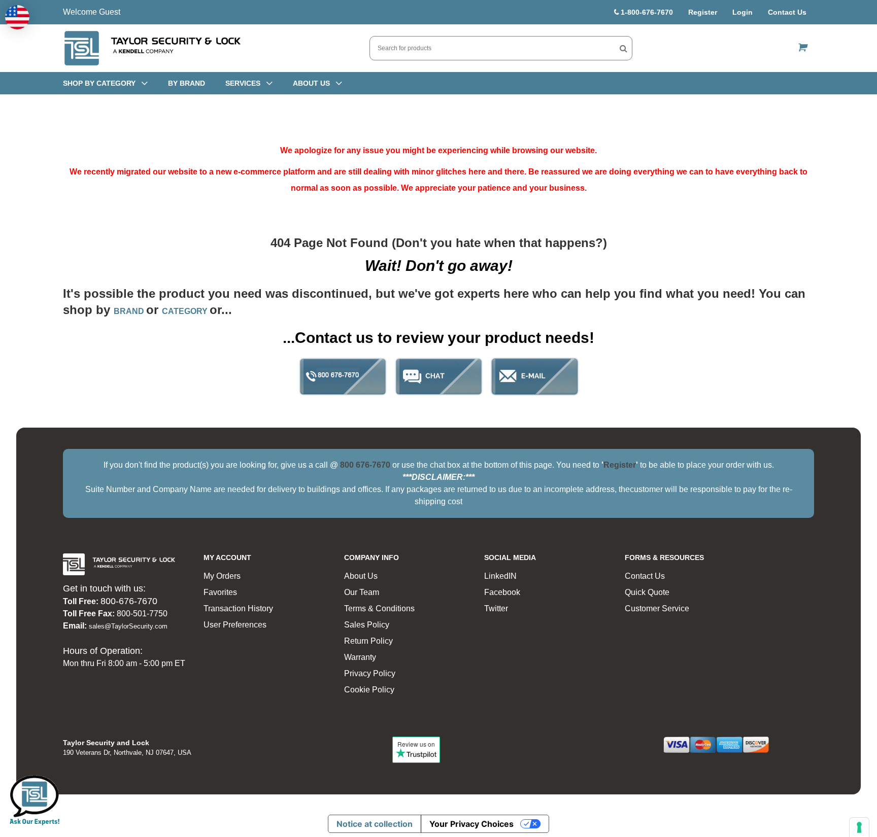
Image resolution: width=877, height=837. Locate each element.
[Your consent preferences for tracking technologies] (859, 827)
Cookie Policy (369, 689)
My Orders (222, 576)
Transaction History (238, 608)
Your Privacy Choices (471, 824)
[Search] (623, 48)
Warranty (360, 657)
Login (742, 12)
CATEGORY (186, 311)
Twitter (496, 608)
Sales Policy (366, 624)
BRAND (130, 311)
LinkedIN (500, 576)
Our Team (361, 592)
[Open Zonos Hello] (17, 17)
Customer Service (657, 608)
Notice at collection (374, 824)
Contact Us (787, 12)
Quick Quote (647, 592)
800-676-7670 (128, 601)
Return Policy (368, 641)
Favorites (220, 592)
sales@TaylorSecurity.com (128, 626)
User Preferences (235, 624)
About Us (361, 576)
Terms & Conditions (379, 608)
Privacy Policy (369, 673)
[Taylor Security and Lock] (152, 48)
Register (702, 12)
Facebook (502, 592)
